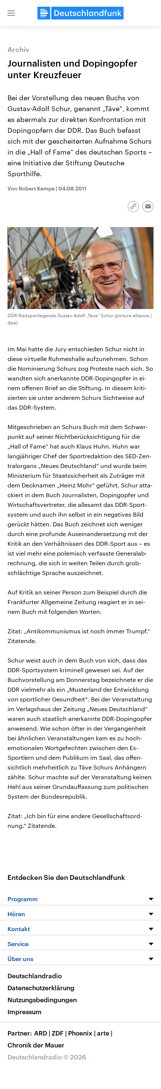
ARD (42, 1033)
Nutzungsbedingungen (42, 999)
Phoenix (81, 1033)
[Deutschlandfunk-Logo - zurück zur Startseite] (80, 13)
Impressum (24, 1011)
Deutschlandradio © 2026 (46, 1057)
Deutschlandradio (34, 975)
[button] (11, 13)
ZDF (59, 1033)
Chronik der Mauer (35, 1045)
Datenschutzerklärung (41, 987)
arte (104, 1033)
